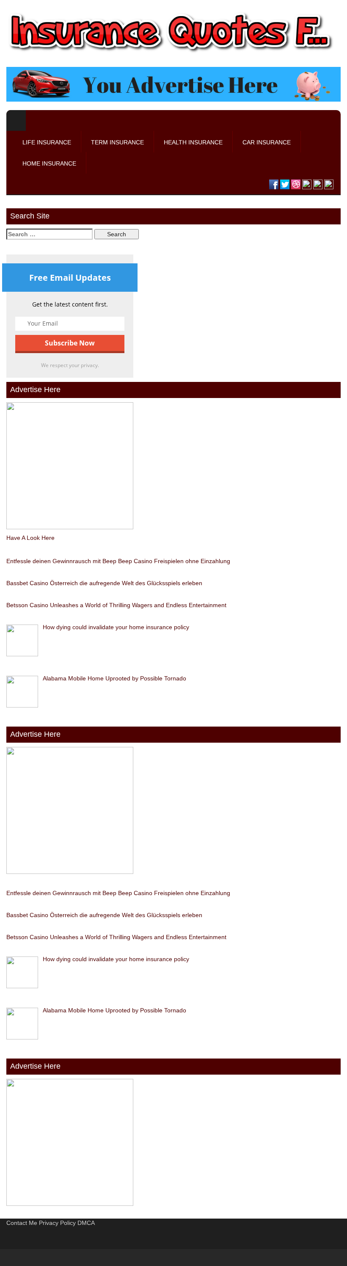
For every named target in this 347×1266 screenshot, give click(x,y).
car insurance (266, 142)
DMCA (86, 1222)
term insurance (117, 142)
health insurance (193, 142)
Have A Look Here (30, 537)
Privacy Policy (57, 1222)
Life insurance (46, 142)
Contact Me (21, 1222)
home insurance (49, 163)
